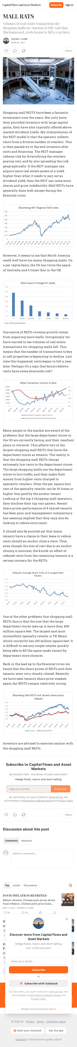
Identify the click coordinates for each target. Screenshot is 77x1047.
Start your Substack (29, 1030)
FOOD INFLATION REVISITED (25, 895)
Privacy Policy (38, 998)
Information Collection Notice (45, 995)
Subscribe (56, 5)
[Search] (70, 885)
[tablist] (18, 840)
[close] (66, 919)
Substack (20, 1039)
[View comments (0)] (15, 50)
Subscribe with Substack (41, 983)
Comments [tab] (11, 840)
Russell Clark (19, 39)
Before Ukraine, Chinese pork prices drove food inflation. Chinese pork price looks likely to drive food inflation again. (29, 901)
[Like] (6, 50)
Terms (40, 1021)
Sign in (69, 5)
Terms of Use (56, 991)
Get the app (56, 1030)
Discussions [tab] (30, 885)
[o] (68, 900)
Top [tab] (7, 885)
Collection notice (56, 1021)
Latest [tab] (16, 885)
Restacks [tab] (26, 840)
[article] (38, 904)
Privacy (30, 1021)
